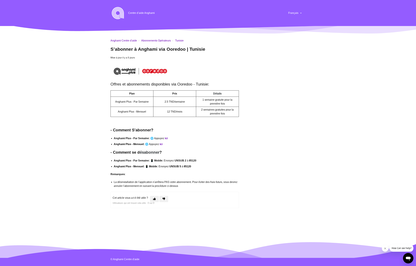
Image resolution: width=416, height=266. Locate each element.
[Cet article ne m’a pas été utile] (163, 199)
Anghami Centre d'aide (123, 40)
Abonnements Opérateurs (156, 40)
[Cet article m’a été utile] (154, 199)
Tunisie (179, 40)
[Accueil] (117, 13)
